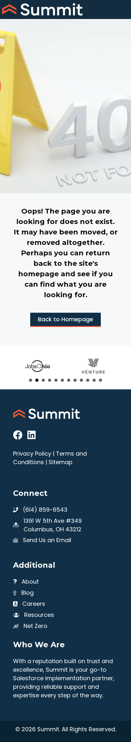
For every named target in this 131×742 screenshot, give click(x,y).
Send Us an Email (47, 540)
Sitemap (60, 462)
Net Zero (35, 626)
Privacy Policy (32, 453)
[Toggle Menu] (122, 9)
